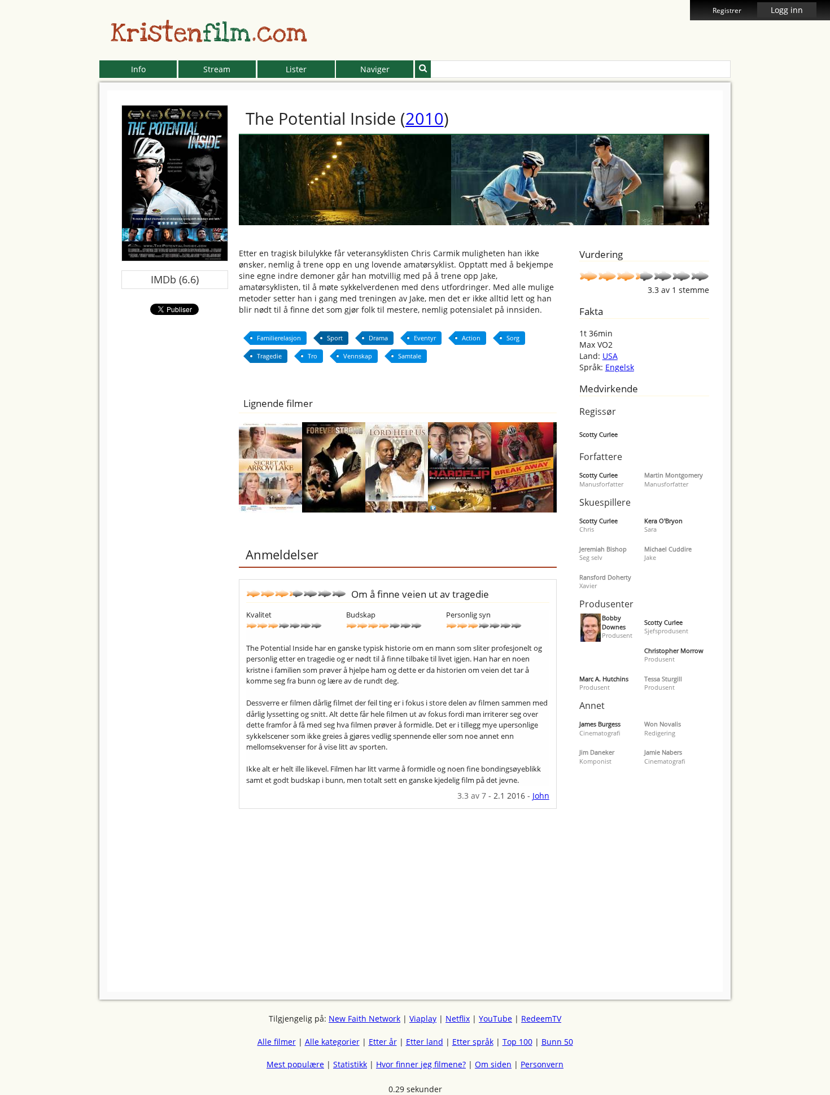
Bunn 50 (557, 1041)
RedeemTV (541, 1018)
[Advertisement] (48, 259)
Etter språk (472, 1041)
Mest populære (295, 1064)
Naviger (375, 69)
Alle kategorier (332, 1041)
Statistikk (350, 1064)
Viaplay (422, 1018)
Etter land (424, 1041)
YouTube (495, 1018)
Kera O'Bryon (663, 520)
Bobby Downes (614, 622)
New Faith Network (364, 1018)
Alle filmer (276, 1041)
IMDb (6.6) (175, 279)
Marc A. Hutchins (603, 678)
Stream (216, 69)
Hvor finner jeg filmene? (421, 1064)
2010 (424, 118)
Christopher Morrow (674, 650)
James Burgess (600, 724)
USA (610, 356)
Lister (296, 69)
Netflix (457, 1018)
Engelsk (619, 367)
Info (138, 69)
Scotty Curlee (598, 434)
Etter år (383, 1041)
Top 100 (517, 1041)
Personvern (542, 1064)
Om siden (493, 1064)
